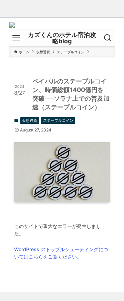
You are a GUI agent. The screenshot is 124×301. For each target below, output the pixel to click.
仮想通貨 (29, 120)
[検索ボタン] (108, 38)
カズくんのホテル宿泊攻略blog (62, 38)
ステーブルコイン (58, 120)
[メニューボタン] (16, 38)
